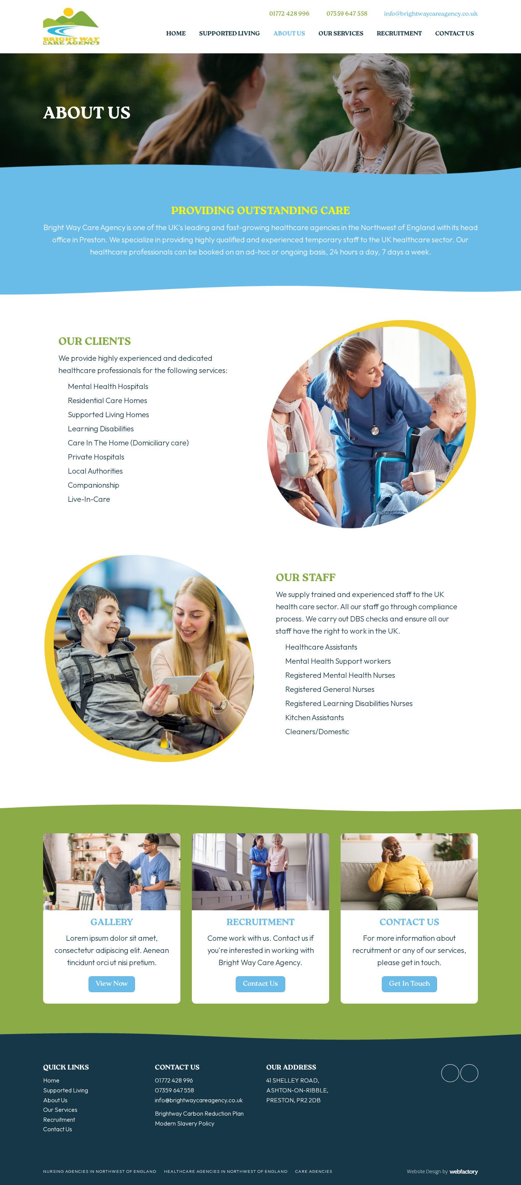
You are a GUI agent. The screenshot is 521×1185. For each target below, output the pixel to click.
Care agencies (313, 1171)
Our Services (340, 34)
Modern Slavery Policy (184, 1123)
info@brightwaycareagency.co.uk (431, 14)
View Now (112, 984)
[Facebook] (450, 1073)
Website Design (424, 1171)
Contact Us (454, 34)
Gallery (111, 922)
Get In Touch (409, 984)
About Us (289, 34)
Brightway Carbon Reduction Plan (199, 1113)
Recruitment (399, 34)
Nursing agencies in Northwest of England (99, 1171)
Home (176, 34)
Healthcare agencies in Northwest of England (226, 1171)
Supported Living (229, 34)
